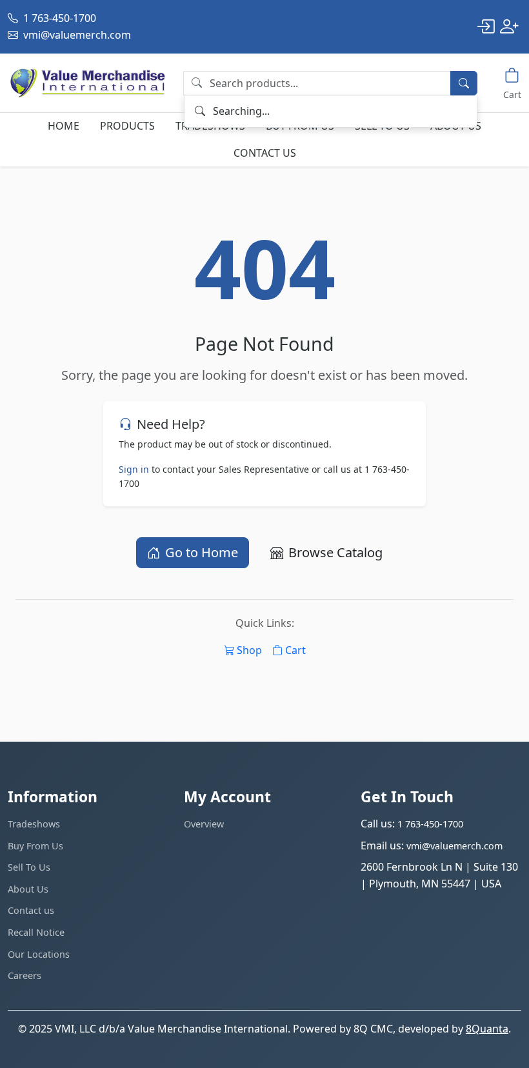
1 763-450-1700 (58, 18)
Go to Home (201, 552)
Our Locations (39, 954)
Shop (249, 650)
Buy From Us (35, 846)
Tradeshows (34, 824)
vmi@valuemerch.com (76, 35)
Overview (204, 824)
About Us (28, 889)
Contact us (265, 153)
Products (127, 126)
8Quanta (487, 1029)
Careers (24, 975)
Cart (295, 650)
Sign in (134, 469)
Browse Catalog (335, 552)
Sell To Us (29, 867)
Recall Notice (36, 932)
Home (63, 126)
